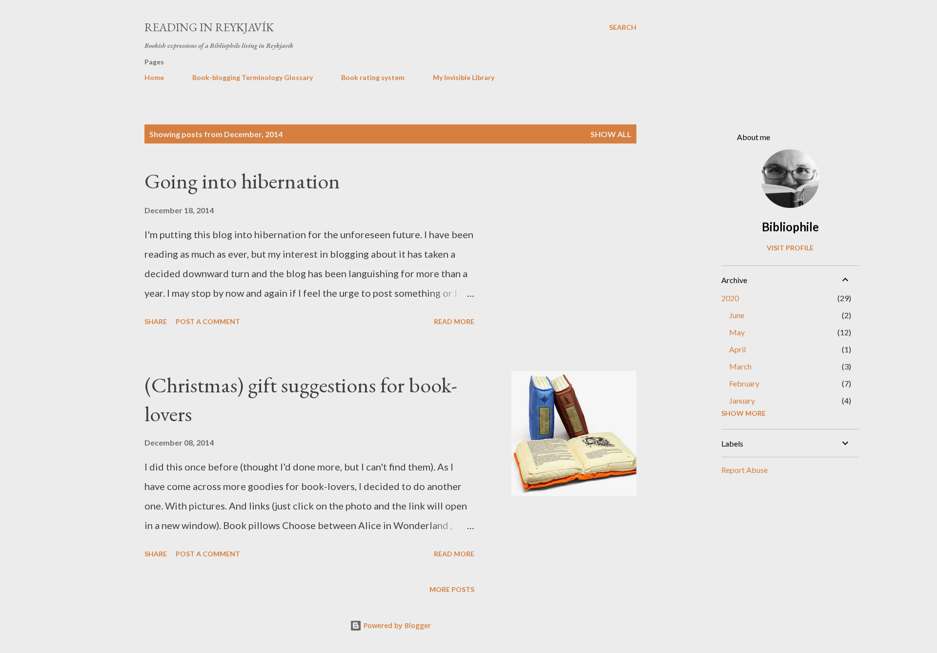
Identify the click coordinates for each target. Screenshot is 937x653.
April (737, 349)
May (737, 332)
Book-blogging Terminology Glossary (252, 77)
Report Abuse (744, 469)
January (742, 400)
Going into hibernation (242, 181)
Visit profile (790, 248)
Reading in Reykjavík (209, 27)
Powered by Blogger (396, 625)
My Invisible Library (463, 77)
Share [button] (155, 321)
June (736, 315)
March (740, 366)
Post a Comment (208, 321)
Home (154, 77)
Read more (454, 321)
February (744, 383)
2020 (730, 298)
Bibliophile (790, 227)
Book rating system (373, 77)
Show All (611, 134)
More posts (451, 589)
